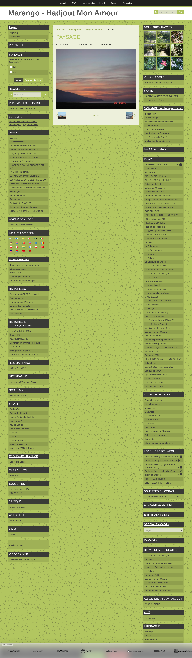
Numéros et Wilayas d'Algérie (24, 382)
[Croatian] (18, 251)
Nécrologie (15, 191)
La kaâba (149, 242)
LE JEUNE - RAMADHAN (163, 164)
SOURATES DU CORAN (159, 491)
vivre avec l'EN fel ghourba (22, 448)
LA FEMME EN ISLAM (157, 394)
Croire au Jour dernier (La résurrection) (163, 471)
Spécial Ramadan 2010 (156, 374)
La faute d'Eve (151, 419)
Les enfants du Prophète (156, 324)
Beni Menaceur (17, 298)
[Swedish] (37, 243)
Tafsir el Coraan (152, 378)
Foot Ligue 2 (16, 421)
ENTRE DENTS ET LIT (158, 514)
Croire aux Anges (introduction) (162, 460)
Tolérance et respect (154, 382)
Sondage (115, 3)
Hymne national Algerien (21, 302)
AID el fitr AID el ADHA (155, 176)
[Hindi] (24, 247)
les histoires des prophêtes (157, 328)
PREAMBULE (17, 44)
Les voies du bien (153, 336)
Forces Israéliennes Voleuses (24, 149)
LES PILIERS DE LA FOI (159, 451)
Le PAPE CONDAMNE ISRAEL (24, 176)
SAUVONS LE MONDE (20, 203)
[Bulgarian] (37, 247)
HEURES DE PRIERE (155, 223)
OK (180, 12)
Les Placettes (16, 313)
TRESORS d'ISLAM (154, 386)
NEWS (73, 3)
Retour (96, 115)
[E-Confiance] (135, 651)
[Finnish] (31, 247)
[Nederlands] (18, 243)
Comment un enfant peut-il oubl (25, 343)
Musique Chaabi (17, 507)
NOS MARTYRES (20, 362)
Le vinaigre (150, 308)
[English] (17, 238)
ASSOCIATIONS (152, 604)
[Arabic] (36, 238)
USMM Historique (18, 440)
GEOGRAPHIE (18, 376)
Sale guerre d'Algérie (20, 350)
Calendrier (15, 36)
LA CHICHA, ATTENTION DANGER (161, 96)
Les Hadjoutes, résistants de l (24, 309)
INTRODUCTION (153, 475)
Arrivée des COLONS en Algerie (25, 294)
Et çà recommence (19, 269)
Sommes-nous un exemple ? (23, 559)
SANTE (148, 90)
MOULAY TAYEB (19, 470)
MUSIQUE (15, 501)
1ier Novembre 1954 (19, 489)
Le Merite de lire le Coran (157, 293)
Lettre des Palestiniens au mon (24, 183)
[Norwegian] (18, 247)
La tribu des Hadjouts (20, 306)
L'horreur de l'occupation (21, 161)
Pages (13, 27)
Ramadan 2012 (152, 355)
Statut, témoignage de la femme (160, 443)
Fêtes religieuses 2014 (155, 219)
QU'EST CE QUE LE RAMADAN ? (161, 347)
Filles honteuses (152, 404)
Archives (14, 33)
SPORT (13, 403)
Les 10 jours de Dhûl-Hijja (157, 312)
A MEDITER (150, 168)
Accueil (63, 3)
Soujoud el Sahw (153, 371)
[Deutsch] (12, 243)
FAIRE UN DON (152, 211)
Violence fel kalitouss (20, 444)
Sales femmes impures (155, 435)
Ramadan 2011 (152, 351)
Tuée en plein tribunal (20, 276)
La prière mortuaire (154, 250)
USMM (13, 436)
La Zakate (149, 258)
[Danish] (43, 247)
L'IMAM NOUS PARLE (155, 234)
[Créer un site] (14, 651)
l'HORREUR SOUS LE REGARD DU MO (27, 166)
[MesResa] (63, 651)
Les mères (150, 427)
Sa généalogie (151, 117)
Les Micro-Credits (18, 462)
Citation (13, 138)
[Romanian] (43, 243)
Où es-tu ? (15, 346)
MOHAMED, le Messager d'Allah (163, 108)
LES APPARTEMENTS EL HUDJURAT (163, 496)
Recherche (150, 618)
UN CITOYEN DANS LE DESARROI (27, 211)
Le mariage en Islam (154, 281)
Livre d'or (103, 3)
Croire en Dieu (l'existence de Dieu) (163, 456)
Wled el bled (15, 520)
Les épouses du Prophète (157, 137)
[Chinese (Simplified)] (24, 251)
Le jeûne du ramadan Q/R (157, 273)
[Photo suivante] (131, 115)
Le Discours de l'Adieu (155, 262)
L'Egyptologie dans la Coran (158, 230)
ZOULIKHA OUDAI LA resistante (25, 354)
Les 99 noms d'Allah (154, 316)
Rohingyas (15, 199)
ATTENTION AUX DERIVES (158, 180)
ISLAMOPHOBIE (19, 259)
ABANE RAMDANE (19, 339)
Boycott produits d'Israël (21, 224)
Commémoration (18, 142)
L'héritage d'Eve (152, 415)
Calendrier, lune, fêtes (155, 192)
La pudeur (149, 254)
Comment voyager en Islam (158, 195)
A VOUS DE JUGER (21, 219)
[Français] (11, 238)
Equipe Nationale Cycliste (22, 417)
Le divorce (150, 423)
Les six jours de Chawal (156, 332)
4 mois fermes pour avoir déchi (24, 265)
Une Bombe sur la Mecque (22, 280)
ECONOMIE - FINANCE (23, 456)
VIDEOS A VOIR (19, 554)
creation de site (16, 545)
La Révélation (151, 125)
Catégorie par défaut (94, 29)
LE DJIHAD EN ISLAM (155, 265)
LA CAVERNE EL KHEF (158, 504)
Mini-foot (14, 432)
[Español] (24, 238)
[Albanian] (31, 251)
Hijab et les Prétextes (155, 227)
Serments (149, 439)
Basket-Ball (15, 409)
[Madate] (38, 651)
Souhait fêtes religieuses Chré (159, 367)
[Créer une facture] (111, 651)
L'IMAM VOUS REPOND (156, 238)
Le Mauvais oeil (152, 285)
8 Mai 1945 (15, 335)
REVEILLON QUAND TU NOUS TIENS (163, 359)
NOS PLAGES (17, 390)
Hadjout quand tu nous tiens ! (24, 153)
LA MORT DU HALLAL (20, 172)
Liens (12, 534)
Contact (148, 635)
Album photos (89, 3)
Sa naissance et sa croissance (159, 121)
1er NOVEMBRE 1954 (20, 331)
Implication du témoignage (157, 141)
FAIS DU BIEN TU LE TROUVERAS (161, 215)
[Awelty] (87, 651)
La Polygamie (151, 246)
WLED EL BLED (18, 515)
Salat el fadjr (151, 363)
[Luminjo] (160, 651)
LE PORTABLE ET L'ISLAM (158, 301)
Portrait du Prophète (154, 129)
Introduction (150, 114)
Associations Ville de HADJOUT (163, 598)
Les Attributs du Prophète (157, 133)
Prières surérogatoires (155, 343)
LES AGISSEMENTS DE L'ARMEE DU (28, 180)
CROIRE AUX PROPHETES (158, 483)
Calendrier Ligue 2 (18, 413)
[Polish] (12, 247)
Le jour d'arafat (152, 277)
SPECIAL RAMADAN (157, 524)
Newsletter (127, 3)
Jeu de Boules (16, 425)
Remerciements (17, 195)
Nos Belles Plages (18, 395)
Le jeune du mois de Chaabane (160, 269)
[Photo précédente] (61, 115)
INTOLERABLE (17, 273)
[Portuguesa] (24, 243)
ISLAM (148, 159)
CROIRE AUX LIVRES (155, 479)
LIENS (13, 528)
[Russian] (31, 243)
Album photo (75, 29)
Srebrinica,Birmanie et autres (23, 207)
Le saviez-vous (152, 304)
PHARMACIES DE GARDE (25, 102)
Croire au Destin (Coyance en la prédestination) (163, 466)
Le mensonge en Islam (155, 289)
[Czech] (12, 251)
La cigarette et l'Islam (155, 100)
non (14, 72)
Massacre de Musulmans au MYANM (27, 187)
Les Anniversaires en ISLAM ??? (160, 320)
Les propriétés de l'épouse (157, 431)
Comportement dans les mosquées (161, 199)
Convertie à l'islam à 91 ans (23, 145)
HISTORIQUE (17, 288)
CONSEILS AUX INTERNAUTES (160, 203)
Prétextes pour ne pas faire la (159, 339)
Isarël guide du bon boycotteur (24, 157)
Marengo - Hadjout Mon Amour (63, 13)
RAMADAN (151, 540)
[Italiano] (42, 238)
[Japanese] (30, 238)
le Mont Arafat (151, 297)
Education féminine (154, 400)
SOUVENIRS (17, 483)
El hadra (14, 475)
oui (14, 67)
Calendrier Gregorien (155, 188)
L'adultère (149, 412)
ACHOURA (150, 172)
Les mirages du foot (19, 428)
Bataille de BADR (153, 184)
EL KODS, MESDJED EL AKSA (159, 207)
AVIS (147, 612)
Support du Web (30, 124)
